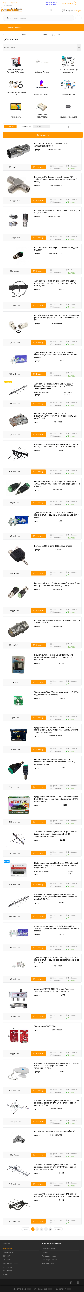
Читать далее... (43, 135)
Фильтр (11, 126)
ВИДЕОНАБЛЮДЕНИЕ (10, 1263)
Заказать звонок (67, 3)
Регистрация (12, 3)
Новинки (44, 1252)
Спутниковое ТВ (8, 1252)
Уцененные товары (48, 1263)
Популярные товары (48, 1248)
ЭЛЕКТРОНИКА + (9, 1271)
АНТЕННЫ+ (7, 1260)
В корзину (39, 167)
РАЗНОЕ (5, 1274)
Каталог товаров (14, 28)
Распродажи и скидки (49, 1256)
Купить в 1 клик (57, 166)
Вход (4, 3)
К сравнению (56, 169)
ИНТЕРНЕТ (6, 1256)
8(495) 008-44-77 (51, 2)
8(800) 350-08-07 (51, 4)
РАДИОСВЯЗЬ (7, 1267)
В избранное (72, 166)
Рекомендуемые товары (50, 1260)
